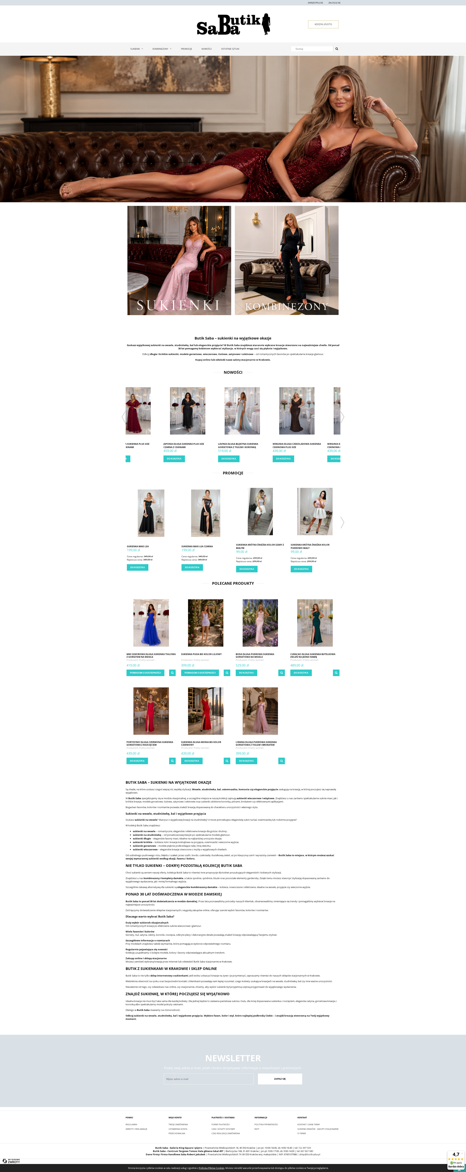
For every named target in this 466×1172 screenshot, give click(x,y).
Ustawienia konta (178, 1129)
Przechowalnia (177, 1133)
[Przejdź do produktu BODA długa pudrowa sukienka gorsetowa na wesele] (260, 623)
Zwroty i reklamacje (136, 1129)
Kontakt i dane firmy (308, 1124)
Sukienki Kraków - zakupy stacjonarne (318, 1129)
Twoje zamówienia (178, 1124)
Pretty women (147, 660)
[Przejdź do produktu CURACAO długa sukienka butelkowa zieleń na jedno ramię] (314, 623)
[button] (172, 673)
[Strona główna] (233, 24)
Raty (256, 1129)
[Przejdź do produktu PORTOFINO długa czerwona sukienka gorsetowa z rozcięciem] (151, 711)
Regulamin (131, 1124)
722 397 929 (304, 1147)
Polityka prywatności (266, 1124)
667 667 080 (307, 1151)
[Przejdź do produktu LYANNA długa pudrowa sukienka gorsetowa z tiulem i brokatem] (260, 711)
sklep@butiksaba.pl (309, 1154)
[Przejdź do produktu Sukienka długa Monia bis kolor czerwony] (205, 711)
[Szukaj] (336, 48)
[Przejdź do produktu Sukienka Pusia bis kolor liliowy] (205, 623)
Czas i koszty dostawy (223, 1129)
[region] (233, 129)
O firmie (301, 1133)
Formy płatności (221, 1124)
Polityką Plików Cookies (211, 1168)
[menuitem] (137, 49)
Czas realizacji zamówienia (226, 1133)
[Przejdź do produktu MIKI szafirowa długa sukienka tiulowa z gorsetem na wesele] (151, 623)
